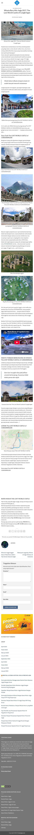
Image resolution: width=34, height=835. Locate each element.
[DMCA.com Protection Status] (6, 786)
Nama (5, 584)
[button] (2, 3)
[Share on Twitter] (15, 531)
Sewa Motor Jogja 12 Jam (8, 802)
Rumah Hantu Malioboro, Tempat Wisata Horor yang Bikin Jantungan (17, 706)
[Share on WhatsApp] (10, 531)
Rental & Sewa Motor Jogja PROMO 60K (17, 675)
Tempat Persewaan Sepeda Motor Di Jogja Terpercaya (15, 726)
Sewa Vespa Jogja (6, 822)
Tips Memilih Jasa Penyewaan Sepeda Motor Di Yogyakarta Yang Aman (14, 711)
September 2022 (5, 658)
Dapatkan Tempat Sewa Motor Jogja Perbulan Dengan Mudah (16, 691)
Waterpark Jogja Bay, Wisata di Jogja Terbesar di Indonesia (25, 554)
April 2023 (4, 646)
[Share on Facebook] (12, 531)
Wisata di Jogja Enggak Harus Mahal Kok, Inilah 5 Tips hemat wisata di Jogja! (8, 554)
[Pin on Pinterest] (21, 531)
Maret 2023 (4, 649)
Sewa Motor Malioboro (7, 813)
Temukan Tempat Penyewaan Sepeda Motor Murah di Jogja (15, 717)
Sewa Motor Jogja (6, 796)
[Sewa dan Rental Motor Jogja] (17, 3)
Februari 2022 (5, 668)
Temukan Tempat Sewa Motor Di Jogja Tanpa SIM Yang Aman (16, 701)
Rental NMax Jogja (6, 825)
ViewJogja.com (5, 742)
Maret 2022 (4, 665)
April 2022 (4, 662)
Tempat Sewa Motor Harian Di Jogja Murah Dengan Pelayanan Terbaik (15, 722)
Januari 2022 (4, 671)
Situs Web (5, 599)
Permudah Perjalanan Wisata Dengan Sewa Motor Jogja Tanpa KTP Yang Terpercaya (16, 696)
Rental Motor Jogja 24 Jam (8, 804)
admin (20, 17)
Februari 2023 (5, 652)
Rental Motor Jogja (6, 799)
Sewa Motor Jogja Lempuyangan (10, 807)
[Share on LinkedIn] (24, 531)
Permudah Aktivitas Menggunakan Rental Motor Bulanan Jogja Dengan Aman (16, 681)
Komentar (6, 571)
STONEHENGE (8, 244)
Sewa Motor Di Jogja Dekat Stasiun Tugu (12, 810)
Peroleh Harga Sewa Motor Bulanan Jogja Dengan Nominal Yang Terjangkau (14, 686)
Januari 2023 (4, 655)
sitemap (3, 827)
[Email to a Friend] (18, 531)
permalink (29, 537)
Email (5, 592)
